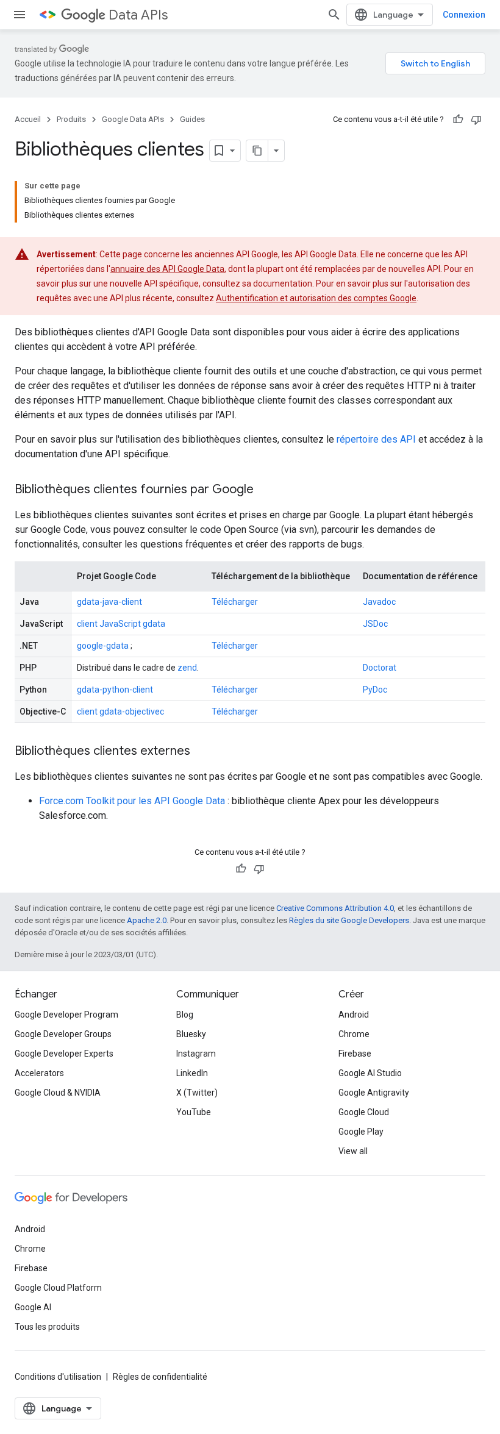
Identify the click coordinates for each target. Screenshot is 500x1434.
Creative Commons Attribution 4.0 (335, 908)
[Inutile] (476, 119)
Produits (71, 119)
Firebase (354, 1053)
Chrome (354, 1034)
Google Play (361, 1131)
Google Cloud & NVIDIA (58, 1092)
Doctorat (379, 667)
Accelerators (39, 1073)
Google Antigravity (373, 1092)
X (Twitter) (197, 1092)
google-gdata (103, 646)
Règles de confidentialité (160, 1377)
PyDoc (375, 689)
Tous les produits (47, 1327)
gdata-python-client (115, 689)
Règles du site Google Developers (349, 920)
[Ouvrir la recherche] (334, 14)
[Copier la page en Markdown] (257, 150)
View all (353, 1151)
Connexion (464, 15)
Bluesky (191, 1034)
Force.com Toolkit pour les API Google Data (132, 801)
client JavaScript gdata (121, 624)
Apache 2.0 (146, 920)
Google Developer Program (66, 1014)
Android (353, 1014)
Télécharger (235, 602)
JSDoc (375, 624)
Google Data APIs (133, 119)
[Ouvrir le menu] (19, 14)
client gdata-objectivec (120, 711)
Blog (184, 1014)
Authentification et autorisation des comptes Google (316, 298)
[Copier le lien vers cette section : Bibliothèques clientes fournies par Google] (266, 490)
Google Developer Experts (64, 1053)
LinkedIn (192, 1073)
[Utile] (458, 119)
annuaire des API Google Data (167, 269)
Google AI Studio (370, 1073)
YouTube (193, 1112)
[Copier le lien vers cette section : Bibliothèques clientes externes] (202, 751)
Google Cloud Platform (58, 1288)
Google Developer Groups (63, 1034)
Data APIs (138, 15)
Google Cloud (363, 1112)
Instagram (196, 1053)
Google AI (33, 1307)
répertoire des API (376, 439)
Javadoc (379, 602)
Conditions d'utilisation (58, 1377)
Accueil (28, 119)
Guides (192, 119)
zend (187, 667)
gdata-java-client (109, 602)
